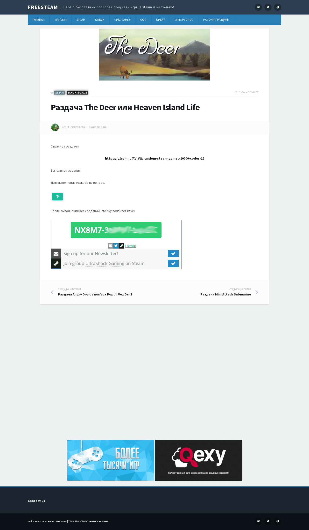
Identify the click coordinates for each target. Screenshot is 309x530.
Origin (100, 20)
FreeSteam (43, 7)
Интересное (184, 20)
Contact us (36, 501)
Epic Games (122, 20)
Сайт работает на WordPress (47, 521)
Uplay (160, 20)
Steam (81, 20)
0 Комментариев (248, 92)
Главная (39, 20)
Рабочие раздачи (216, 20)
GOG (143, 20)
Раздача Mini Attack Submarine (225, 292)
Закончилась (77, 92)
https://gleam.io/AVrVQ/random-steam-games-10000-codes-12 (154, 158)
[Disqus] (154, 377)
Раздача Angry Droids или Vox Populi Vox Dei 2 (95, 292)
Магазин (61, 20)
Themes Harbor (98, 521)
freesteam (77, 127)
